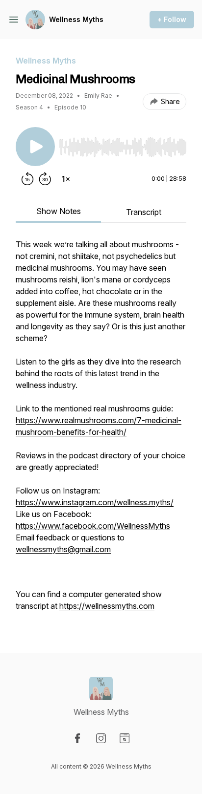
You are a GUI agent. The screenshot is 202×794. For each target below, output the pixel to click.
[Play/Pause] (35, 146)
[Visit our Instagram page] (101, 738)
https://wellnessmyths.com (106, 606)
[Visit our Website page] (124, 738)
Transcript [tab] (143, 212)
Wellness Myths (76, 19)
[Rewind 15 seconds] (27, 179)
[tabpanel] (101, 430)
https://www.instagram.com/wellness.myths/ (95, 502)
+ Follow (171, 19)
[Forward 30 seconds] (45, 179)
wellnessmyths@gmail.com (63, 549)
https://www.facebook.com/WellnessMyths (93, 526)
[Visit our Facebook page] (77, 738)
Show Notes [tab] (58, 211)
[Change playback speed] (66, 179)
